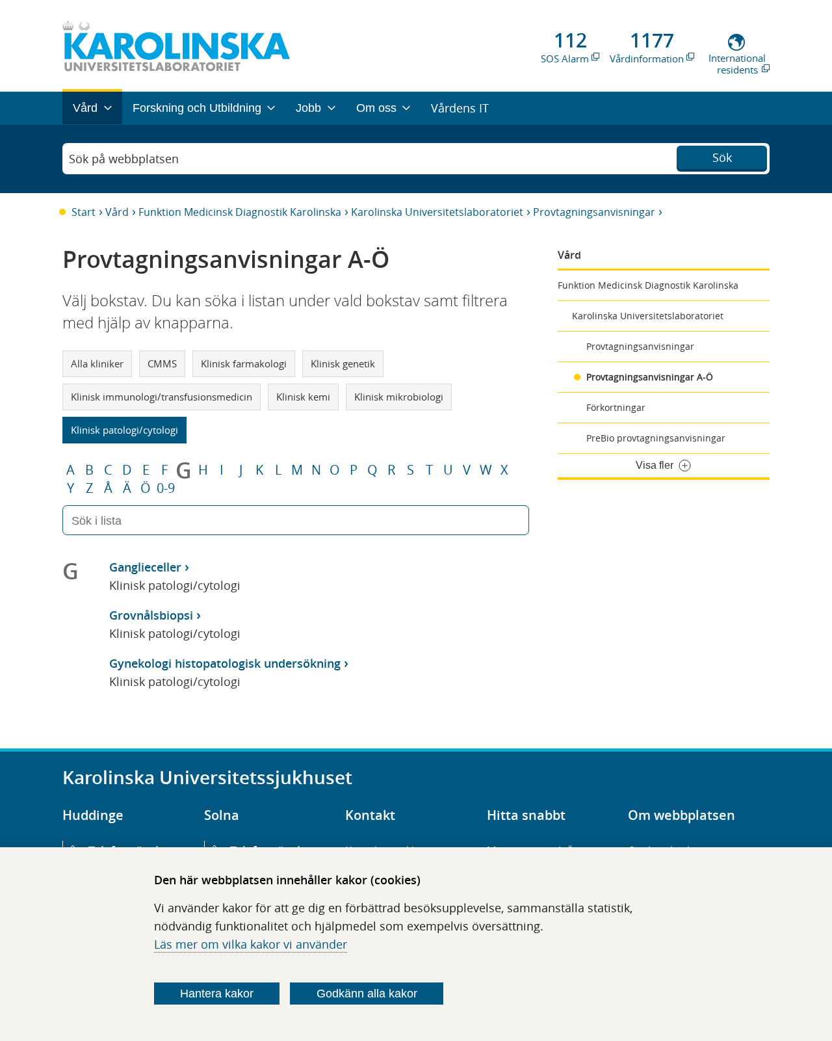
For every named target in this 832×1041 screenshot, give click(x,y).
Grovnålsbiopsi (151, 615)
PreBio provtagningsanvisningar (655, 438)
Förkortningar (615, 407)
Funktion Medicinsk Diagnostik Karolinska (239, 212)
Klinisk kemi (303, 396)
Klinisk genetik (343, 363)
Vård (117, 212)
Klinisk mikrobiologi (398, 396)
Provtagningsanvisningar (594, 212)
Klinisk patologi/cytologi (124, 429)
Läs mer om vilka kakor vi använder (250, 944)
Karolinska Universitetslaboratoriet (437, 212)
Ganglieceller (145, 567)
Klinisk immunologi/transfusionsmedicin (161, 396)
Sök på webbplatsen (124, 158)
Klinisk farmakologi (244, 363)
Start (84, 212)
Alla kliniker (97, 363)
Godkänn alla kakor (367, 993)
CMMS (162, 363)
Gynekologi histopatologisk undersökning (225, 663)
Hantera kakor (217, 993)
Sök (722, 157)
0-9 (166, 488)
